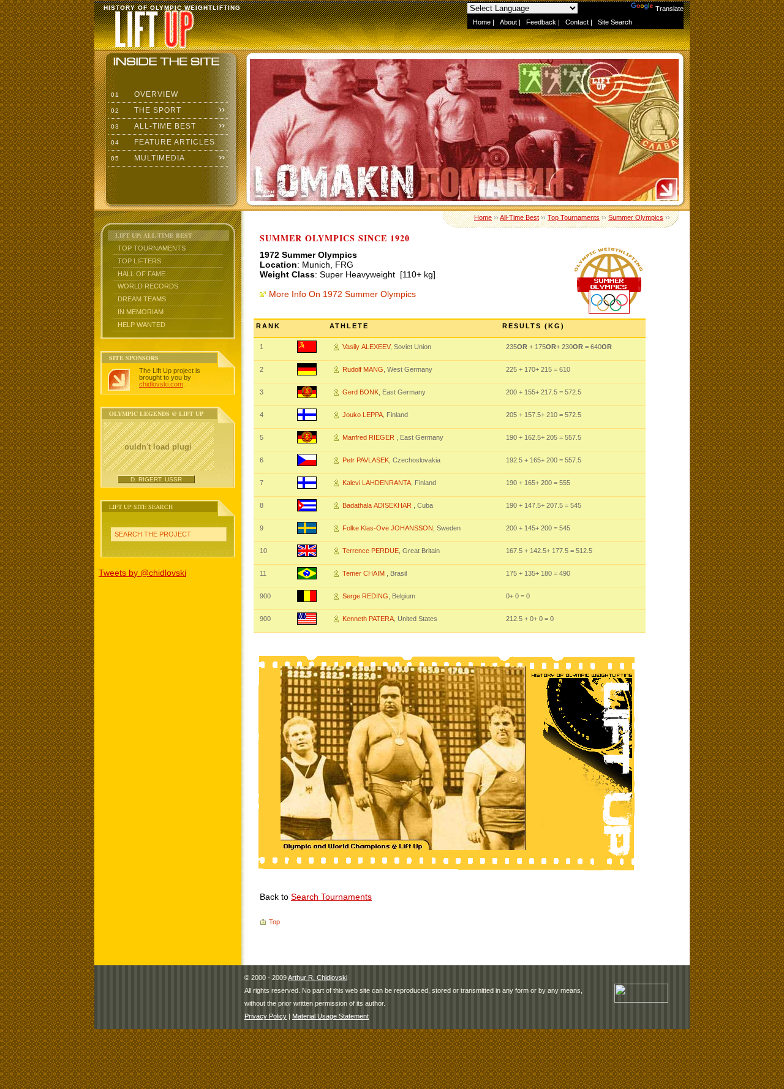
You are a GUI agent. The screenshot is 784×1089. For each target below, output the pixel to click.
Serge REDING (365, 596)
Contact (577, 22)
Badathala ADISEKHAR (377, 505)
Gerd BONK (360, 392)
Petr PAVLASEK (365, 460)
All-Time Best (152, 126)
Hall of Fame (141, 273)
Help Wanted (141, 324)
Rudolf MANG (362, 369)
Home (482, 22)
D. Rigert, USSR (156, 479)
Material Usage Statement (330, 1016)
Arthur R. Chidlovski (317, 977)
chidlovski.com (161, 384)
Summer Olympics (635, 217)
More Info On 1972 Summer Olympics (342, 294)
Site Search (615, 22)
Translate (669, 8)
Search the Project (153, 534)
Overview (143, 94)
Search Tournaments (331, 897)
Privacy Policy (265, 1016)
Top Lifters (139, 261)
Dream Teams (142, 299)
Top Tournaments (152, 248)
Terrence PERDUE (370, 550)
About (508, 22)
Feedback (541, 22)
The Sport (144, 110)
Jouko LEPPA (362, 414)
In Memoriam (141, 311)
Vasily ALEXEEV (366, 346)
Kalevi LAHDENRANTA (376, 482)
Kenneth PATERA (368, 618)
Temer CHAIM (364, 573)
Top (274, 921)
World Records (148, 286)
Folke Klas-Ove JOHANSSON (387, 528)
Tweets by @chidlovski (142, 573)
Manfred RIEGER (369, 437)
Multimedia (146, 158)
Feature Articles (161, 142)
